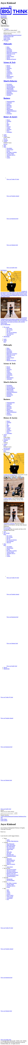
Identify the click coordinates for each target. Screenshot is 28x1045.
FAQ (8, 899)
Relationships (10, 93)
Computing (9, 72)
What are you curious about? (10, 30)
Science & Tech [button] (9, 364)
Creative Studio (10, 153)
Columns (6, 140)
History (8, 120)
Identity (8, 57)
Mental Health (10, 88)
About (8, 156)
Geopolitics (9, 132)
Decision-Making (11, 87)
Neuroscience (10, 85)
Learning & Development (10, 474)
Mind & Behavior (10, 81)
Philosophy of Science (12, 52)
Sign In (2, 324)
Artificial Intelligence (12, 111)
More (5, 146)
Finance (8, 104)
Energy (8, 75)
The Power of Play (11, 871)
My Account (9, 329)
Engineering (9, 73)
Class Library (10, 866)
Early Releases (10, 333)
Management (10, 109)
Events (8, 151)
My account (6, 327)
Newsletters (9, 148)
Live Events (7, 529)
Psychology (9, 84)
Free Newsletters (10, 880)
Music (8, 124)
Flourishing (9, 49)
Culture (8, 128)
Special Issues (10, 149)
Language (9, 55)
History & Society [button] (10, 418)
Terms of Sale (10, 896)
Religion (9, 48)
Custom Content (8, 498)
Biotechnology (10, 76)
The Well (9, 853)
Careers (8, 157)
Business (7, 98)
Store (5, 145)
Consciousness (10, 89)
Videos (5, 136)
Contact (8, 894)
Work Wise (9, 852)
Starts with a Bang (11, 845)
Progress (9, 126)
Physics (8, 65)
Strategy (8, 108)
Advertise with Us (11, 155)
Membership (3, 17)
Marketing (9, 105)
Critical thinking (7, 35)
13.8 (8, 850)
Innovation (9, 106)
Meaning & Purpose (11, 59)
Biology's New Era (11, 873)
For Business (4, 15)
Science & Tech (9, 62)
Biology (8, 67)
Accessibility (10, 898)
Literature (9, 121)
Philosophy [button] (8, 345)
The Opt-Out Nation (11, 869)
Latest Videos (7, 37)
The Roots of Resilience (12, 872)
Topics (7, 40)
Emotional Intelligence (12, 91)
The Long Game (10, 848)
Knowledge (9, 51)
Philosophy (14, 35)
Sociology (9, 129)
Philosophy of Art (11, 53)
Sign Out (9, 335)
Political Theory (10, 56)
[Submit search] (19, 32)
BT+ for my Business (12, 332)
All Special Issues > (11, 876)
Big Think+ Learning (12, 152)
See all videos (7, 438)
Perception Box (10, 854)
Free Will (11, 36)
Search (7, 29)
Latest (5, 134)
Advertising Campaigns (9, 523)
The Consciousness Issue (12, 875)
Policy (8, 130)
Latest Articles (7, 39)
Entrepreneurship (11, 101)
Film (8, 125)
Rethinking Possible (11, 856)
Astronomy (9, 77)
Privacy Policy (10, 895)
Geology (9, 71)
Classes (5, 141)
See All (5, 138)
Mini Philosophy (10, 843)
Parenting (9, 95)
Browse (5, 144)
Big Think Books (11, 846)
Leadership (9, 102)
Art (7, 122)
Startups (8, 112)
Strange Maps (10, 849)
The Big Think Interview (12, 841)
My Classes (9, 328)
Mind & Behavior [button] (10, 382)
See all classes (7, 448)
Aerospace (9, 68)
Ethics (8, 47)
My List (8, 331)
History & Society (10, 117)
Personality (9, 92)
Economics (9, 113)
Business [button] (7, 399)
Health (8, 69)
